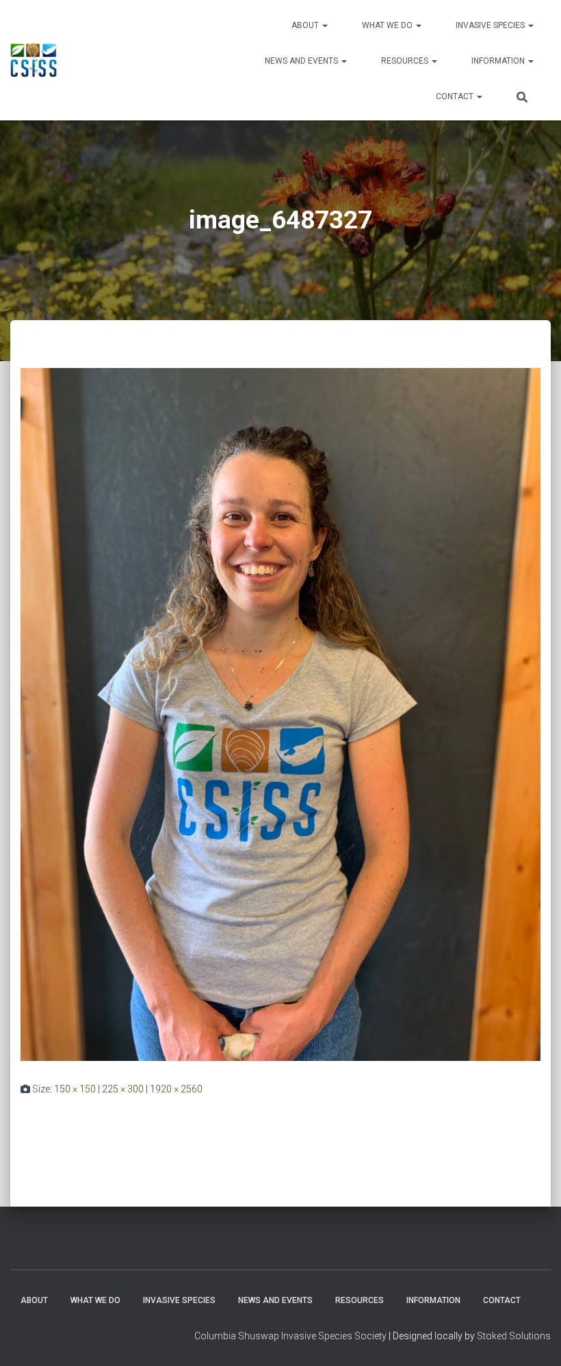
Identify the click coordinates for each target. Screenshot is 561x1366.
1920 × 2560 (176, 1088)
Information (499, 61)
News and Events (302, 61)
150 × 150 (75, 1088)
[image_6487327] (280, 713)
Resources (405, 61)
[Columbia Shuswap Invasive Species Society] (33, 60)
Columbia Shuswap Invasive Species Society (290, 1335)
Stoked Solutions (514, 1335)
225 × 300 (123, 1088)
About (306, 25)
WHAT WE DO (388, 25)
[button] (324, 25)
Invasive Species (491, 25)
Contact (455, 96)
